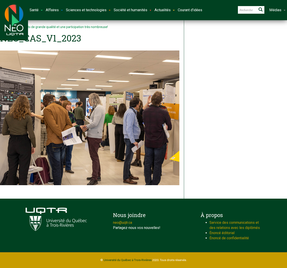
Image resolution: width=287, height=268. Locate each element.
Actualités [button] (162, 10)
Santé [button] (34, 10)
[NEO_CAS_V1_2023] (89, 118)
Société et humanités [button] (130, 10)
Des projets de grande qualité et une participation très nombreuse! (61, 27)
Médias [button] (275, 10)
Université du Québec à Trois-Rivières (128, 260)
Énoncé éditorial (222, 233)
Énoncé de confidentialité (229, 238)
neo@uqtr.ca (122, 222)
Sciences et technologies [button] (86, 10)
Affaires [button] (52, 10)
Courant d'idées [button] (190, 10)
